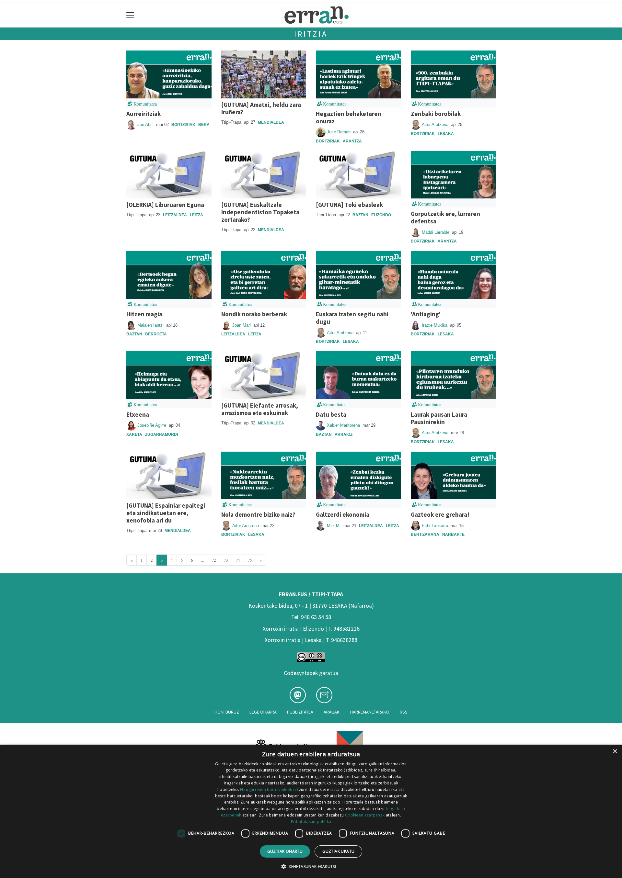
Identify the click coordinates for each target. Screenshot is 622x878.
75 (250, 560)
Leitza (196, 215)
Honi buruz (226, 712)
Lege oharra (263, 712)
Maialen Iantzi (151, 325)
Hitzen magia (144, 314)
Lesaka (446, 133)
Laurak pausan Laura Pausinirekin (439, 418)
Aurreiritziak (143, 114)
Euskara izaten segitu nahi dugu (352, 317)
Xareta (134, 434)
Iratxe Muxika (435, 325)
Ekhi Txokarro (435, 525)
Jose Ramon (339, 131)
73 (226, 560)
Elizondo (381, 215)
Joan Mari (242, 325)
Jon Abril (146, 124)
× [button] (614, 751)
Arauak (332, 712)
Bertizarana (425, 534)
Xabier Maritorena (344, 425)
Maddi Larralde (436, 232)
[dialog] (311, 811)
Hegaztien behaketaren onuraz (348, 117)
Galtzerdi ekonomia (342, 514)
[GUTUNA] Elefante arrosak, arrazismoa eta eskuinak (259, 409)
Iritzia (311, 34)
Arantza (352, 141)
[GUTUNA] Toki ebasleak (349, 204)
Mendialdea (271, 122)
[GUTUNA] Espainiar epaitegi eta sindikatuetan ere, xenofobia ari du (165, 512)
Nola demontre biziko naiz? (258, 514)
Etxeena (137, 414)
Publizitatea (300, 712)
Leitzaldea (175, 215)
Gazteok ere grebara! (440, 514)
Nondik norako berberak (254, 314)
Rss (404, 712)
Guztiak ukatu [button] (338, 851)
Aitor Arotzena (436, 124)
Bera (204, 124)
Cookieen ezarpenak (365, 815)
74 (238, 560)
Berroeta (156, 334)
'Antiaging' (426, 314)
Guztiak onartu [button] (285, 851)
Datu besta (331, 414)
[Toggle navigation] (130, 15)
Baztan (360, 215)
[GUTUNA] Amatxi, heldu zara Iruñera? (261, 108)
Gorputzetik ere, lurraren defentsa (445, 217)
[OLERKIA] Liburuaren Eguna (165, 204)
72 (214, 560)
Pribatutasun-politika (311, 821)
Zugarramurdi (161, 434)
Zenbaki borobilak (436, 114)
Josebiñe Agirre (152, 425)
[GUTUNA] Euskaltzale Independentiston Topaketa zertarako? (260, 212)
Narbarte (453, 534)
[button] (311, 866)
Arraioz (343, 434)
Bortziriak (183, 124)
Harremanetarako (369, 712)
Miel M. (334, 525)
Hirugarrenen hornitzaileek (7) (269, 789)
